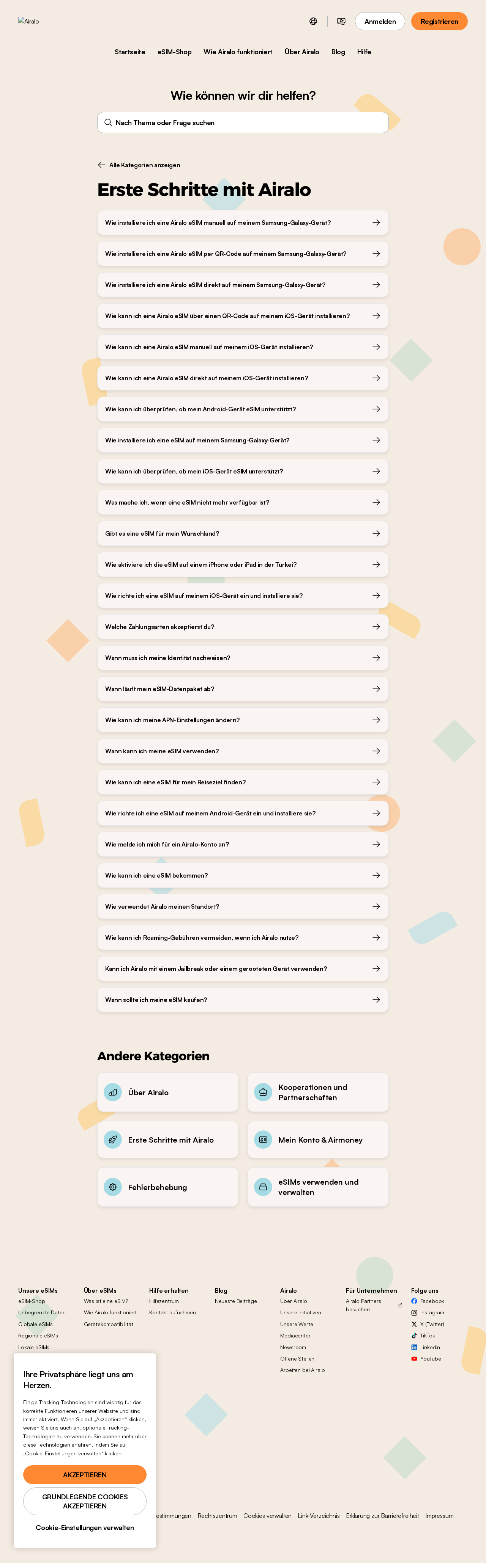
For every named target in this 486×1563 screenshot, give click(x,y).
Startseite (130, 51)
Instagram (432, 1312)
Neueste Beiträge (236, 1301)
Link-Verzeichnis (318, 1515)
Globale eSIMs (35, 1324)
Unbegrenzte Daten (42, 1312)
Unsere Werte (296, 1324)
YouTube (430, 1358)
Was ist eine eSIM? (106, 1301)
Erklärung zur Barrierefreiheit (382, 1515)
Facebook (432, 1301)
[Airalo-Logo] (40, 21)
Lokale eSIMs (33, 1347)
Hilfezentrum (163, 1301)
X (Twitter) (432, 1324)
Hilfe (364, 51)
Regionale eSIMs (38, 1335)
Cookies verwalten (267, 1515)
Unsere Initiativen (300, 1312)
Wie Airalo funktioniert (238, 51)
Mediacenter (295, 1335)
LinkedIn (430, 1347)
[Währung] (341, 21)
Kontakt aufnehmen (172, 1312)
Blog (338, 51)
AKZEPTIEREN (84, 1475)
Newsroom (293, 1347)
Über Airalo (302, 51)
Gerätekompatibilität (108, 1324)
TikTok (427, 1335)
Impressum (439, 1515)
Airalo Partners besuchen (363, 1305)
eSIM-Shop (175, 51)
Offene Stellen (297, 1358)
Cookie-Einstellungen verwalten (85, 1527)
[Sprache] (313, 21)
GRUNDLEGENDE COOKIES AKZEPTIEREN (85, 1501)
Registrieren (439, 21)
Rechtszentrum (217, 1515)
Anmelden (380, 21)
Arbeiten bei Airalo (302, 1370)
